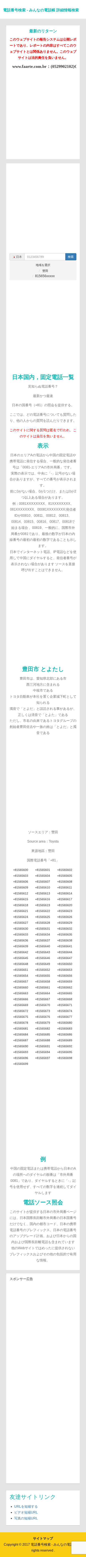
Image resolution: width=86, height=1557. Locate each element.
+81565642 (20, 952)
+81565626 (64, 917)
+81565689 (64, 1040)
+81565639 (20, 946)
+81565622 (42, 911)
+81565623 (64, 911)
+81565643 (42, 952)
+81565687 (20, 1040)
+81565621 (20, 911)
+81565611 (64, 887)
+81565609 (20, 887)
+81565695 (64, 1052)
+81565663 (20, 993)
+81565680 (64, 1022)
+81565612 (20, 893)
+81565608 (64, 881)
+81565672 (20, 1011)
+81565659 (64, 981)
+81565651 (20, 969)
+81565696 (20, 1058)
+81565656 (64, 975)
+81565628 (42, 922)
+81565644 (64, 952)
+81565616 (42, 899)
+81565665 (64, 993)
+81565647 (64, 958)
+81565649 (42, 964)
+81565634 (42, 934)
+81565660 (20, 987)
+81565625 (42, 917)
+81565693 (20, 1052)
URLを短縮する (26, 1506)
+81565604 (42, 875)
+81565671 (64, 1005)
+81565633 (20, 934)
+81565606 (20, 881)
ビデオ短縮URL (26, 1512)
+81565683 (64, 1028)
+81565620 (64, 905)
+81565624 (20, 917)
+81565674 (64, 1011)
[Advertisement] (43, 112)
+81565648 (20, 964)
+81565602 (64, 870)
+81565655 (42, 975)
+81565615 (20, 899)
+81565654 (20, 975)
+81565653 (64, 969)
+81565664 (42, 993)
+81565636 (20, 940)
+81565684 (20, 1034)
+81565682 (42, 1028)
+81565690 (20, 1046)
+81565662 (64, 987)
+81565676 (42, 1016)
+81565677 (64, 1016)
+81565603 (20, 875)
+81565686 (64, 1034)
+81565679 (42, 1022)
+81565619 (42, 905)
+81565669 (20, 1005)
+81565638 (64, 940)
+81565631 (42, 928)
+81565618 (20, 905)
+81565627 (20, 922)
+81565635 (64, 934)
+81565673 (42, 1011)
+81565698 (64, 1058)
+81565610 (42, 887)
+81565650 (64, 964)
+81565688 (42, 1040)
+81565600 (20, 870)
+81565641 (64, 946)
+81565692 (64, 1046)
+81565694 (42, 1052)
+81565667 (42, 999)
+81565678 (20, 1022)
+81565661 (42, 987)
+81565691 (42, 1046)
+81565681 (20, 1028)
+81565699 (20, 1064)
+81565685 (42, 1034)
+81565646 (42, 958)
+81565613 (42, 893)
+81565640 (42, 946)
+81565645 (20, 958)
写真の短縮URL (26, 1518)
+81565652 (42, 969)
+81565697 (42, 1058)
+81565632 (64, 928)
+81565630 (20, 928)
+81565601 (42, 870)
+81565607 (42, 881)
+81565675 (20, 1016)
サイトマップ (43, 1538)
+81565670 (42, 1005)
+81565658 (42, 981)
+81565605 (64, 875)
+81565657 (20, 981)
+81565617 (64, 899)
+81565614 (64, 893)
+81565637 (42, 940)
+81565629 (64, 922)
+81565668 (64, 999)
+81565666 (20, 999)
